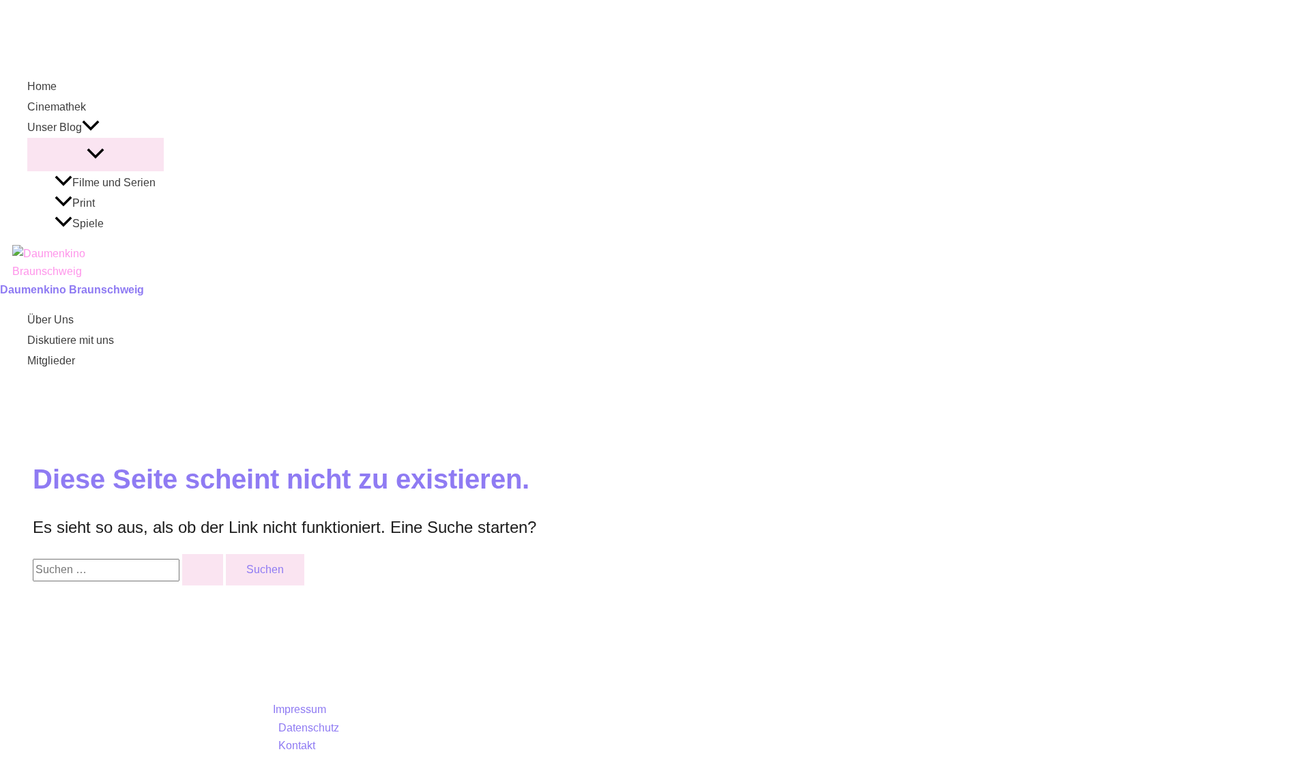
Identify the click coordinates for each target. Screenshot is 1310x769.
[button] (91, 127)
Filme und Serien (114, 182)
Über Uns (50, 319)
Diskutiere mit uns (70, 340)
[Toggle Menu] (95, 154)
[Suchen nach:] (129, 569)
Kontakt (296, 745)
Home (42, 86)
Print (83, 203)
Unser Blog (54, 127)
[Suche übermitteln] (202, 569)
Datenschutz (308, 728)
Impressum (299, 709)
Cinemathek (56, 107)
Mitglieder (51, 360)
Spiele (88, 223)
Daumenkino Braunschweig (72, 289)
